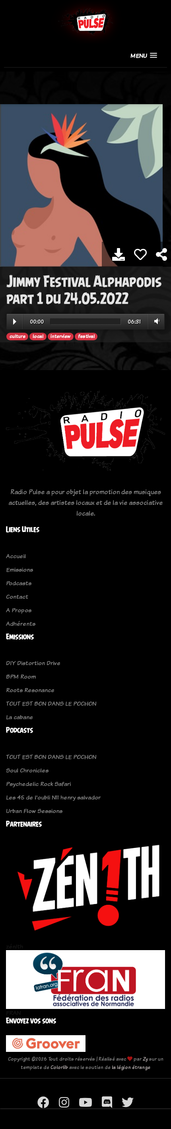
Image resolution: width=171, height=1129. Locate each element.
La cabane (19, 717)
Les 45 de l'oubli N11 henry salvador (53, 797)
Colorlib (59, 1067)
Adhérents (20, 623)
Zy (145, 1058)
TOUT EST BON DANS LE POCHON (51, 703)
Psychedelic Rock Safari (38, 784)
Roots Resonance (30, 690)
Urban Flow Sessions (34, 811)
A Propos (18, 610)
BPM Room (21, 676)
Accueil (16, 556)
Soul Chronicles (27, 770)
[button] (143, 55)
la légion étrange (131, 1067)
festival (86, 336)
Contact (17, 596)
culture (17, 336)
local (38, 336)
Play (14, 321)
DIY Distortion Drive (33, 663)
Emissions (19, 569)
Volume (155, 321)
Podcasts (18, 583)
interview (60, 336)
